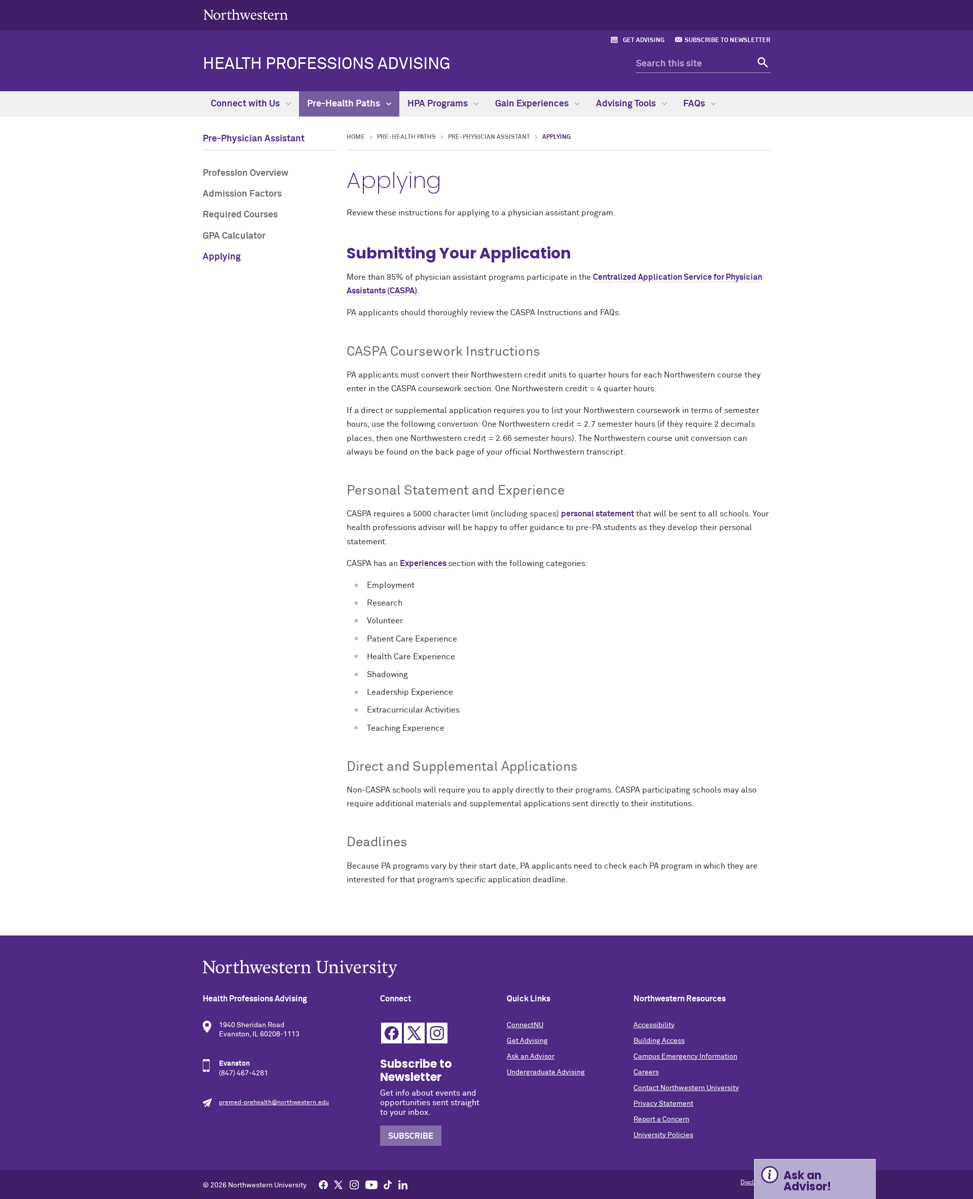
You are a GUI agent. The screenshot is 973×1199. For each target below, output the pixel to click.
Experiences (423, 563)
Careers (646, 1072)
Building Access (659, 1040)
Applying (222, 256)
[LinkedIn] (402, 1184)
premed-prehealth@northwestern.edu (274, 1103)
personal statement (597, 514)
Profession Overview (245, 173)
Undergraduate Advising (546, 1072)
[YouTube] (371, 1184)
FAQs (695, 103)
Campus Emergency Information (685, 1056)
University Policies (663, 1135)
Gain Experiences (533, 103)
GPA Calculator (234, 236)
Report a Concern (661, 1119)
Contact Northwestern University (686, 1088)
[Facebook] (323, 1184)
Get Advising (643, 41)
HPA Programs (438, 103)
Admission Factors (242, 194)
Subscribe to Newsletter (727, 41)
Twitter (414, 1033)
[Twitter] (338, 1184)
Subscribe (410, 1136)
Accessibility (654, 1025)
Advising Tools (627, 103)
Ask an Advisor (530, 1056)
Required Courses (240, 214)
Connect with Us (246, 103)
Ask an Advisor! (807, 1181)
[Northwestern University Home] (246, 14)
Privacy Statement (663, 1103)
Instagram (437, 1033)
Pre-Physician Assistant (254, 138)
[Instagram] (354, 1184)
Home (356, 137)
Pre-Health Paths (344, 103)
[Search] (761, 64)
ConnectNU (525, 1025)
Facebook (391, 1033)
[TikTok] (388, 1184)
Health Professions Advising (327, 64)
